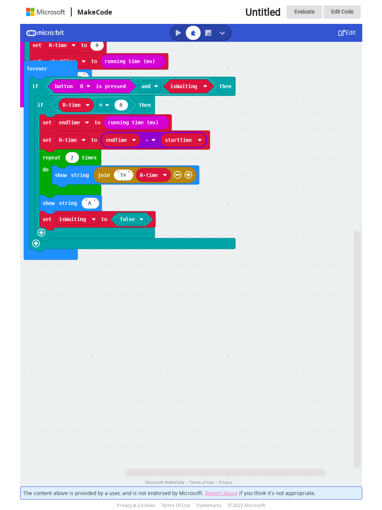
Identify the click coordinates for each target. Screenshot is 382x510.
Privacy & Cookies (136, 505)
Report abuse (221, 493)
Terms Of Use (175, 505)
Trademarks (209, 505)
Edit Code (342, 12)
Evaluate (304, 12)
